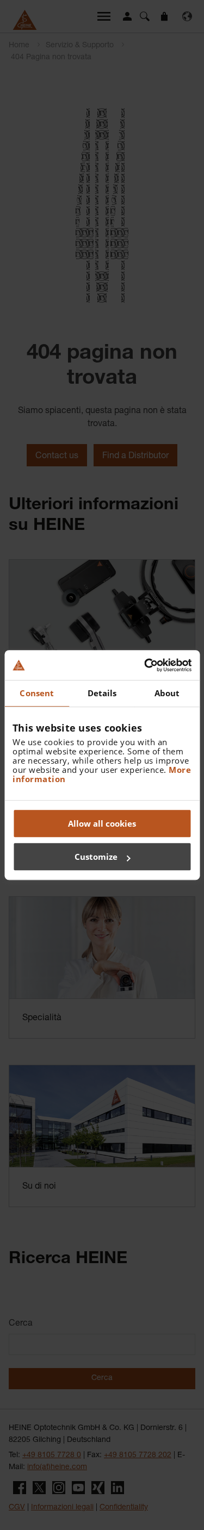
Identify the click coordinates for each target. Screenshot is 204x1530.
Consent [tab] (37, 693)
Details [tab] (102, 693)
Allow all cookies (102, 823)
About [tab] (167, 693)
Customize (96, 856)
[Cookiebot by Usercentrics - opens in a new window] (145, 665)
